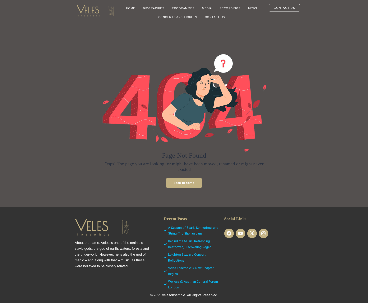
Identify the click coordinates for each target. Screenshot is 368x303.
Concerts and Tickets (177, 17)
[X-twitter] (252, 233)
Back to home (184, 183)
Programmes (183, 8)
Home (130, 8)
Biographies (153, 8)
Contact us (215, 17)
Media (207, 8)
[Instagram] (263, 233)
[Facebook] (229, 233)
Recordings (230, 8)
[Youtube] (240, 233)
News (252, 8)
